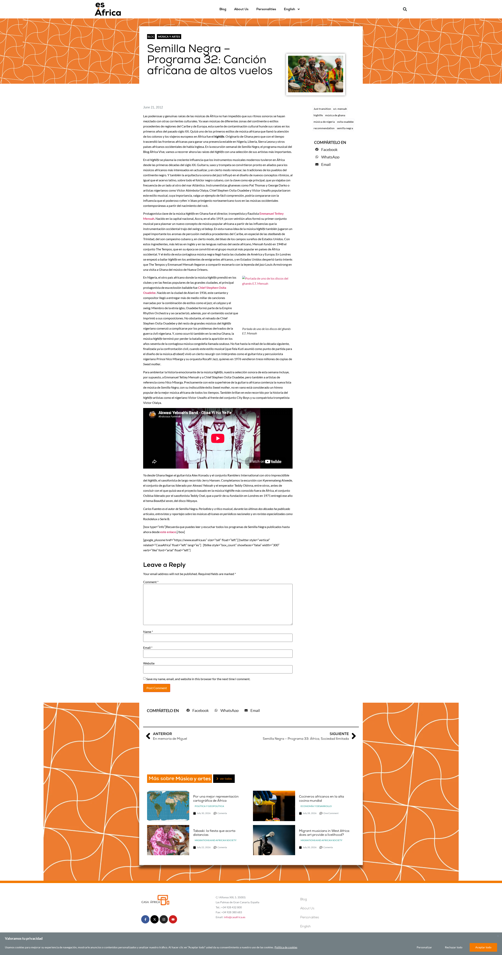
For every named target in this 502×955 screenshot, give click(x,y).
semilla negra (345, 128)
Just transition (322, 108)
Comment (150, 581)
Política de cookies (286, 947)
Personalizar (424, 947)
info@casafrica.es (234, 917)
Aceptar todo (483, 947)
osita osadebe (345, 121)
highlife (318, 115)
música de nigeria (324, 121)
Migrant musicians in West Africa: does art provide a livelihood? (324, 833)
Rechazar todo (453, 947)
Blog (222, 9)
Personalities (266, 9)
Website (149, 663)
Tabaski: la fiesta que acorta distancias (214, 833)
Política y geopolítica (209, 806)
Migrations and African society (215, 840)
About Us (241, 9)
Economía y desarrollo (316, 806)
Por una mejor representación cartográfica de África (216, 798)
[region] (251, 943)
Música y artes (169, 36)
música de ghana (335, 115)
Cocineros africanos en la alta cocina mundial (321, 798)
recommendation (324, 128)
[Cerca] (498, 935)
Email (147, 647)
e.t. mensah (340, 108)
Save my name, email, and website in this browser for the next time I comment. (198, 679)
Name (148, 631)
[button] (405, 9)
